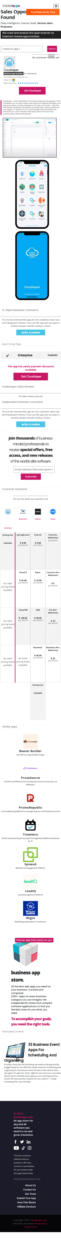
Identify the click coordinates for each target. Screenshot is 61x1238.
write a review (30, 332)
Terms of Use (31, 1226)
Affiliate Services (26, 1206)
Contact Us (29, 1189)
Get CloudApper (32, 90)
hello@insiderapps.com (27, 1179)
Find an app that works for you (34, 940)
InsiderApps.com (39, 1220)
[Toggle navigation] (56, 6)
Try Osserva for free (43, 12)
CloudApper (8, 528)
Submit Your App (26, 1198)
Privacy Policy (40, 1223)
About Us (30, 1185)
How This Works (26, 1202)
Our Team (30, 1194)
